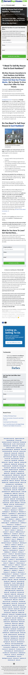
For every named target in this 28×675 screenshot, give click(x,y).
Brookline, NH (13, 592)
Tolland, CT (4, 565)
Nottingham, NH (7, 627)
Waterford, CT (21, 555)
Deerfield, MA (7, 467)
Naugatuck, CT (14, 546)
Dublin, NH (22, 585)
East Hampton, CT (6, 535)
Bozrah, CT (16, 561)
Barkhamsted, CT (7, 528)
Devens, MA (11, 504)
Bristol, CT (7, 510)
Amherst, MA (23, 482)
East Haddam (17, 125)
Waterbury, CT (23, 543)
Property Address (6, 40)
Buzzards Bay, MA (10, 440)
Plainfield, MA (21, 489)
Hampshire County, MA (14, 482)
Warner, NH (6, 610)
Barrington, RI (7, 641)
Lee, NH (5, 634)
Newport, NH (6, 636)
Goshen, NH (6, 640)
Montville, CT (14, 555)
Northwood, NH (20, 629)
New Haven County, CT (6, 543)
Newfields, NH (6, 632)
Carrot (23, 673)
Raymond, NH (13, 619)
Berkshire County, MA (7, 442)
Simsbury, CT (7, 517)
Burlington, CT (21, 521)
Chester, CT (21, 541)
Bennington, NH (7, 605)
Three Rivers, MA (14, 478)
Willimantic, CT (7, 570)
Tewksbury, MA (15, 497)
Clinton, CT (21, 533)
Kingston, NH (7, 625)
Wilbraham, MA (16, 475)
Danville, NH (22, 627)
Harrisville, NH (14, 586)
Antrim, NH (21, 599)
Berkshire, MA (16, 442)
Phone (3, 45)
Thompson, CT (6, 572)
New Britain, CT (21, 508)
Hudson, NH (7, 594)
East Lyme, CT (7, 557)
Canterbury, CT (16, 574)
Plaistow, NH (21, 621)
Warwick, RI (7, 643)
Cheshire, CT (22, 546)
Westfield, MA (14, 471)
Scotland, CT (5, 577)
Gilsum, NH (21, 586)
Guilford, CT (15, 548)
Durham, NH (22, 632)
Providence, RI (6, 652)
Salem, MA (11, 462)
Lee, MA (13, 444)
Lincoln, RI (13, 654)
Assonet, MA (7, 458)
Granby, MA (20, 486)
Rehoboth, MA (14, 455)
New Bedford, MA (7, 445)
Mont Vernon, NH (6, 601)
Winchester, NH (22, 579)
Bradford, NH (21, 612)
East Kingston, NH (21, 630)
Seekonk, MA (21, 453)
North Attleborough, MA (7, 449)
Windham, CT (22, 568)
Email (3, 50)
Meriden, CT (14, 544)
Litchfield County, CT (14, 522)
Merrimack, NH (20, 592)
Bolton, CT (14, 566)
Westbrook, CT (7, 539)
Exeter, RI (18, 660)
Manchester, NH (20, 590)
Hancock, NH (14, 603)
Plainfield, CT (15, 570)
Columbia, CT (21, 566)
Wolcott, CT (5, 550)
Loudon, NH (10, 608)
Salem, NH (10, 616)
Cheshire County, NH (20, 577)
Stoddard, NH (7, 586)
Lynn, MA (21, 458)
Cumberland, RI (21, 652)
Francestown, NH (22, 603)
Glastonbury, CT (14, 511)
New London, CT (6, 555)
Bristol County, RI (14, 640)
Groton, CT (5, 554)
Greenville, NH (14, 601)
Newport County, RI (15, 645)
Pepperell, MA (6, 500)
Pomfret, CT (23, 574)
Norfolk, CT (13, 530)
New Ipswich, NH (8, 599)
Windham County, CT (13, 568)
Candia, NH (5, 630)
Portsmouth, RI (6, 647)
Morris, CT (7, 530)
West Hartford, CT (7, 508)
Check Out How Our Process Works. (14, 81)
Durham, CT (21, 537)
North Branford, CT (14, 550)
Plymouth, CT (16, 526)
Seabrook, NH (7, 621)
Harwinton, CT (23, 526)
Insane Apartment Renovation (10, 422)
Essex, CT (14, 539)
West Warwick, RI (20, 641)
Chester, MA (23, 480)
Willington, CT (7, 566)
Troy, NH (13, 583)
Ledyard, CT (21, 557)
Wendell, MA (5, 469)
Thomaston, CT (10, 524)
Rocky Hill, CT (5, 519)
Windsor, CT (4, 513)
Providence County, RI (21, 649)
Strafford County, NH (14, 632)
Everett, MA (21, 493)
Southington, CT (6, 511)
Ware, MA (15, 486)
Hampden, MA (21, 477)
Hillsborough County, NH (10, 590)
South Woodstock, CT (7, 574)
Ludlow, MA (12, 473)
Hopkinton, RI (23, 658)
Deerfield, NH (13, 629)
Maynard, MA (22, 500)
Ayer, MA (12, 502)
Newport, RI (23, 645)
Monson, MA (14, 477)
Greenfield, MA (15, 466)
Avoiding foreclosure (7, 100)
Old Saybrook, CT (15, 535)
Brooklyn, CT (14, 572)
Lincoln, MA (23, 502)
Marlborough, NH (20, 583)
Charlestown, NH (14, 636)
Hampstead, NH (14, 621)
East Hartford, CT (18, 506)
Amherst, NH (17, 596)
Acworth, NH (21, 638)
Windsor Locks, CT (22, 513)
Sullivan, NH (20, 588)
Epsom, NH (23, 608)
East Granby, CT (7, 521)
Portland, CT (23, 535)
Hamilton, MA (14, 464)
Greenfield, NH (22, 601)
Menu (24, 5)
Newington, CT (22, 511)
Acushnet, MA (21, 455)
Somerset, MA (22, 451)
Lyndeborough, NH (6, 603)
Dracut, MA (21, 497)
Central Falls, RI (20, 654)
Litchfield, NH (5, 597)
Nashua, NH (6, 592)
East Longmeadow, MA (7, 475)
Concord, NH (16, 607)
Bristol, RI (21, 640)
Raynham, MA (7, 455)
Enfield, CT (21, 510)
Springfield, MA (22, 469)
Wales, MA (11, 480)
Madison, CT (21, 548)
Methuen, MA (4, 462)
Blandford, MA (5, 482)
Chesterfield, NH (20, 581)
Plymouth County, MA (6, 526)
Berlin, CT (21, 517)
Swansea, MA (14, 453)
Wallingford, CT (6, 546)
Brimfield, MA (7, 478)
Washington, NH (14, 638)
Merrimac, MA (21, 464)
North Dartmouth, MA (7, 451)
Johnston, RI (7, 654)
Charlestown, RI (11, 660)
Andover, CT (5, 568)
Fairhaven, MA (7, 453)
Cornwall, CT (6, 532)
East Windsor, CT (6, 515)
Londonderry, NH (22, 616)
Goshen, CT (22, 528)
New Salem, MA (20, 467)
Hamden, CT (7, 544)
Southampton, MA (7, 488)
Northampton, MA (10, 484)
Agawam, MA (6, 473)
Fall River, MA (15, 445)
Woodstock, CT (21, 572)
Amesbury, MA (23, 462)
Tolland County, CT (20, 563)
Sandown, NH (14, 625)
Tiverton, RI (22, 647)
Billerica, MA (6, 495)
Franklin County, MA (6, 466)
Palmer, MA (23, 475)
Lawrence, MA (7, 460)
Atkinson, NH (15, 623)
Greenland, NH (12, 630)
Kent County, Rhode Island (17, 643)
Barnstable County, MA (9, 438)
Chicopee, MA (7, 471)
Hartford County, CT (19, 504)
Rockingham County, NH (21, 614)
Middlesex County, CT (20, 532)
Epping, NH (21, 623)
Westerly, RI (16, 658)
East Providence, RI (8, 651)
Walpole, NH (13, 581)
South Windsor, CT (12, 513)
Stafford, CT (17, 565)
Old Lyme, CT (5, 559)
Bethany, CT (14, 552)
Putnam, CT (21, 570)
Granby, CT (24, 519)
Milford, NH (4, 596)
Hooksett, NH (23, 607)
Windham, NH (6, 619)
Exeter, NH (14, 618)
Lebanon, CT (12, 559)
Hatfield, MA (14, 488)
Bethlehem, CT (15, 528)
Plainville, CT (11, 519)
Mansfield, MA (17, 449)
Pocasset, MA (18, 440)
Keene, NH (4, 579)
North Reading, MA (20, 499)
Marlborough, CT (5, 522)
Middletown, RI (14, 647)
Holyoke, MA (21, 471)
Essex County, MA (15, 458)
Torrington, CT (18, 524)
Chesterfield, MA (7, 489)
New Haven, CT (16, 543)
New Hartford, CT (9, 506)
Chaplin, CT (13, 575)
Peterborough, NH (13, 597)
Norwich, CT (11, 554)
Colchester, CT (14, 557)
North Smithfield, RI (11, 656)
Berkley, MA (21, 456)
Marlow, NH (7, 588)
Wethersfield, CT (14, 515)
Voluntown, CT (23, 561)
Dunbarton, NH (13, 610)
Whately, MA (13, 467)
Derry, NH (16, 616)
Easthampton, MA (6, 491)
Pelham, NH (10, 596)
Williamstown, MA (7, 444)
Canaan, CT (12, 532)
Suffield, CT (18, 519)
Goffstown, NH (20, 594)
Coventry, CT (11, 565)
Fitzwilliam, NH (7, 583)
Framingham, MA (8, 493)
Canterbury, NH (7, 612)
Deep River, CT (7, 541)
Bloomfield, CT (14, 517)
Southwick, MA (7, 477)
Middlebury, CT (7, 552)
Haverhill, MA (14, 460)
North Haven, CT (7, 548)
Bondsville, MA (5, 480)
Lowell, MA (23, 491)
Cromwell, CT (15, 533)
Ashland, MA (12, 499)
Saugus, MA (16, 462)
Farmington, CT (22, 515)
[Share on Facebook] (3, 322)
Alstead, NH (6, 585)
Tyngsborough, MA (14, 500)
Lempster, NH (7, 638)
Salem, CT (10, 561)
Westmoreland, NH (14, 585)
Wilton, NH (15, 599)
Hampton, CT (20, 575)
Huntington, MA (21, 488)
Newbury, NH (14, 612)
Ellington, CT (12, 563)
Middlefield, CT (14, 541)
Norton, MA (15, 451)
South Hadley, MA (18, 484)
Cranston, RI (5, 649)
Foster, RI (19, 656)
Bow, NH (4, 608)
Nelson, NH (13, 588)
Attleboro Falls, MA (10, 447)
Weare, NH (23, 596)
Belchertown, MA (8, 486)
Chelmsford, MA (7, 497)
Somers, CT (5, 563)
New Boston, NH (22, 597)
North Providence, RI (19, 651)
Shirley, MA (17, 502)
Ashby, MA (6, 504)
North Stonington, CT (21, 559)
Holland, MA (21, 478)
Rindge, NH (10, 579)
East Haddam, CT (7, 537)
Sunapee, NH (21, 636)
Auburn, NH (20, 625)
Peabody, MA (21, 460)
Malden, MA (15, 493)
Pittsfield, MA (23, 442)
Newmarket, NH (20, 619)
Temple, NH (14, 605)
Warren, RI (13, 641)
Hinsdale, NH (6, 581)
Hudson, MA (6, 499)
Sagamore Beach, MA (19, 438)
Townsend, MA (6, 502)
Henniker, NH (16, 608)
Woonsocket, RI (13, 652)
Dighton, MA (15, 456)
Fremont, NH (6, 629)
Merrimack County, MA (7, 607)
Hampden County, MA (13, 469)
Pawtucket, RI (12, 649)
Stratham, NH (8, 623)
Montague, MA (23, 466)
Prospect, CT (22, 550)
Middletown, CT (7, 533)
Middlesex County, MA (15, 491)
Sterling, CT (7, 575)
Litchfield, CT (23, 522)
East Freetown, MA (8, 456)
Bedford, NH (13, 594)
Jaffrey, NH (15, 579)
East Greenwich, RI (6, 645)
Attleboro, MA (19, 447)
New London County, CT (20, 554)
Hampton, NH (8, 618)
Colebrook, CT (20, 530)
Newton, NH (4, 616)
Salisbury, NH (5, 614)
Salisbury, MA (7, 464)
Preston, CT (4, 561)
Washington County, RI (7, 658)
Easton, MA (23, 449)
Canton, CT (14, 521)
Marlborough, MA (14, 495)
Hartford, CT (14, 508)
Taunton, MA (21, 445)
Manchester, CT (14, 510)
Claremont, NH (21, 634)
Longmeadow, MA (20, 473)
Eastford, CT (12, 577)
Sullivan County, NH (12, 634)
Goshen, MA (14, 489)
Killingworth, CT (20, 539)
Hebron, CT (23, 565)
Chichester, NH (21, 610)
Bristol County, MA (21, 444)
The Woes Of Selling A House (9, 416)
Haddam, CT (15, 537)
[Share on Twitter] (5, 322)
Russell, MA (17, 480)
